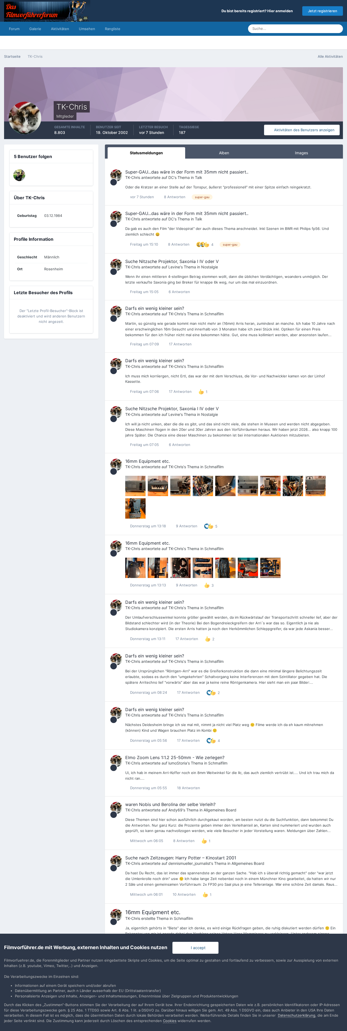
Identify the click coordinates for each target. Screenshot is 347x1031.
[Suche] (337, 28)
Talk (198, 177)
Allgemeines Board (220, 810)
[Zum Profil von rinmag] (19, 175)
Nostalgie (209, 267)
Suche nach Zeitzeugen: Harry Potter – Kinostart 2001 (180, 857)
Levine (174, 267)
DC (171, 177)
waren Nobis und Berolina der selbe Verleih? (170, 804)
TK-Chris (132, 177)
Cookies (169, 1021)
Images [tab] (301, 152)
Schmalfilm (214, 313)
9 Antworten (186, 526)
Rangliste (112, 29)
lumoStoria (177, 763)
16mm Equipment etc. (147, 461)
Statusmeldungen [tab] (146, 152)
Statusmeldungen (311, 29)
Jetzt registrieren (322, 11)
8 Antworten (174, 197)
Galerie (35, 29)
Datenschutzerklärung (296, 1015)
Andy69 (175, 810)
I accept (197, 947)
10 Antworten (184, 894)
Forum (14, 29)
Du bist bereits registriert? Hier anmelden (257, 11)
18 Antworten (188, 788)
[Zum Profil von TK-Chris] (116, 175)
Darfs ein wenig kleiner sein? (154, 308)
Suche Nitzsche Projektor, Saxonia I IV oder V (172, 261)
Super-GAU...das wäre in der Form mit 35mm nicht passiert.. (186, 172)
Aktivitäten (60, 29)
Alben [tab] (224, 152)
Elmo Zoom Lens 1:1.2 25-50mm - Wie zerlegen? (174, 757)
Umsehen (87, 29)
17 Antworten (180, 344)
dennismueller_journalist (189, 863)
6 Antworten (179, 292)
